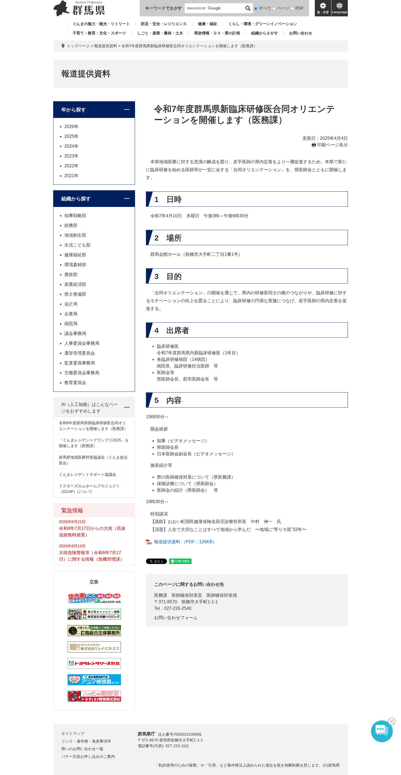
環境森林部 (75, 264)
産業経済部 (75, 284)
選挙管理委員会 (79, 353)
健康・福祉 (207, 24)
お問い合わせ (300, 33)
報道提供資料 (105, 46)
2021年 (71, 175)
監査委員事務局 (79, 363)
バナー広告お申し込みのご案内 (88, 756)
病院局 (70, 323)
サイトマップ (72, 733)
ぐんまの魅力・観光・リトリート (101, 24)
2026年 (71, 126)
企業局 (70, 313)
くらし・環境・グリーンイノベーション (262, 24)
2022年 (71, 166)
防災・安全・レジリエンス (164, 24)
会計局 (70, 304)
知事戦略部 (75, 215)
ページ (283, 8)
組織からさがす (264, 33)
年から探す (73, 109)
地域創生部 (75, 235)
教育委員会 (75, 382)
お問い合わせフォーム (176, 617)
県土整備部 (75, 294)
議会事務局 (75, 333)
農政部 (70, 274)
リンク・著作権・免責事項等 (86, 741)
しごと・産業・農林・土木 (160, 33)
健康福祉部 (75, 255)
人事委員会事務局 (81, 343)
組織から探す (76, 198)
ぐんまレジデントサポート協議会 (87, 474)
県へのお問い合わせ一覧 (82, 749)
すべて (265, 8)
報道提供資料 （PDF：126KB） (185, 541)
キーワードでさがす (163, 8)
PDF (299, 8)
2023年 (71, 156)
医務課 (160, 595)
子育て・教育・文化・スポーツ (99, 33)
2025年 (71, 136)
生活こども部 (77, 245)
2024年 (71, 146)
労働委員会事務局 (81, 372)
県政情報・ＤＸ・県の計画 (217, 33)
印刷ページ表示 (332, 144)
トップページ (78, 46)
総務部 (70, 225)
